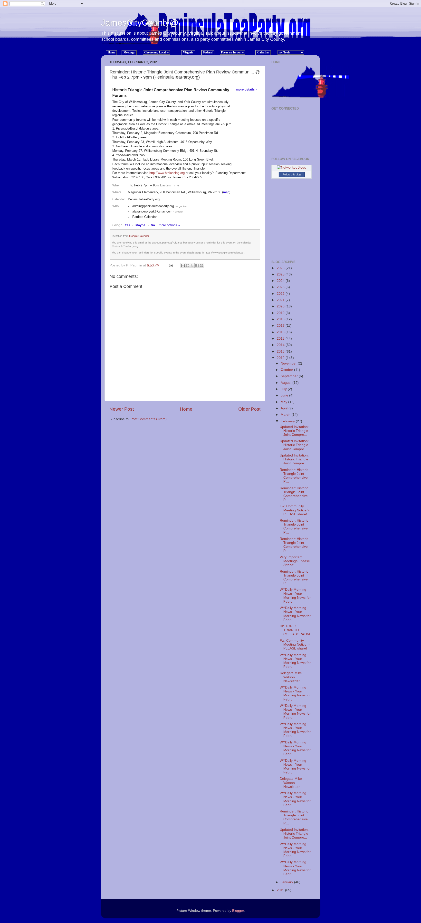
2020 (281, 306)
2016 (281, 332)
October (287, 370)
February (288, 421)
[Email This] (183, 265)
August (286, 383)
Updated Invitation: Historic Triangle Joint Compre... (294, 430)
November (289, 363)
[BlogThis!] (187, 265)
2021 (281, 300)
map (226, 192)
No (153, 225)
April (284, 408)
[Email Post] (170, 265)
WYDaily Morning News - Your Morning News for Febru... (295, 595)
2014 (281, 345)
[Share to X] (192, 265)
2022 (281, 293)
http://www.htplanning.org (167, 173)
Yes (127, 225)
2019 (281, 313)
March (286, 414)
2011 (281, 890)
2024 (281, 281)
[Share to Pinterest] (201, 265)
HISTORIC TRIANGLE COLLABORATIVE (295, 630)
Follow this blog (292, 174)
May (284, 402)
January (287, 882)
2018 (281, 319)
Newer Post (121, 409)
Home (186, 409)
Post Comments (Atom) (149, 419)
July (284, 389)
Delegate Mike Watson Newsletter (291, 677)
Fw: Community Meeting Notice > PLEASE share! (294, 510)
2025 (281, 274)
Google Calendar (139, 235)
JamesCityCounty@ (140, 23)
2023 (281, 287)
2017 (281, 325)
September (290, 376)
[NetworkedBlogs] (291, 167)
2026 (281, 268)
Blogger (238, 911)
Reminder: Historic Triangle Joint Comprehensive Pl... (294, 476)
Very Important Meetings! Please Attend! (295, 561)
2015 (281, 338)
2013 (281, 351)
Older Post (249, 409)
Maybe (140, 225)
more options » (169, 225)
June (285, 395)
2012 (281, 358)
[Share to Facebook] (196, 265)
